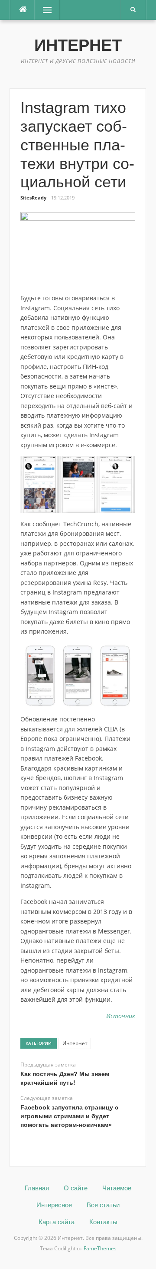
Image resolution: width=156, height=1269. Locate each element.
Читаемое (116, 1188)
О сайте (76, 1188)
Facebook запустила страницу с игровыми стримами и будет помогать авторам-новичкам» (69, 1116)
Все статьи (103, 1205)
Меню (44, 10)
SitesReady (33, 197)
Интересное (54, 1205)
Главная (37, 1188)
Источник (120, 1016)
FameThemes (100, 1248)
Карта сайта (57, 1222)
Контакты (103, 1222)
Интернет (78, 45)
